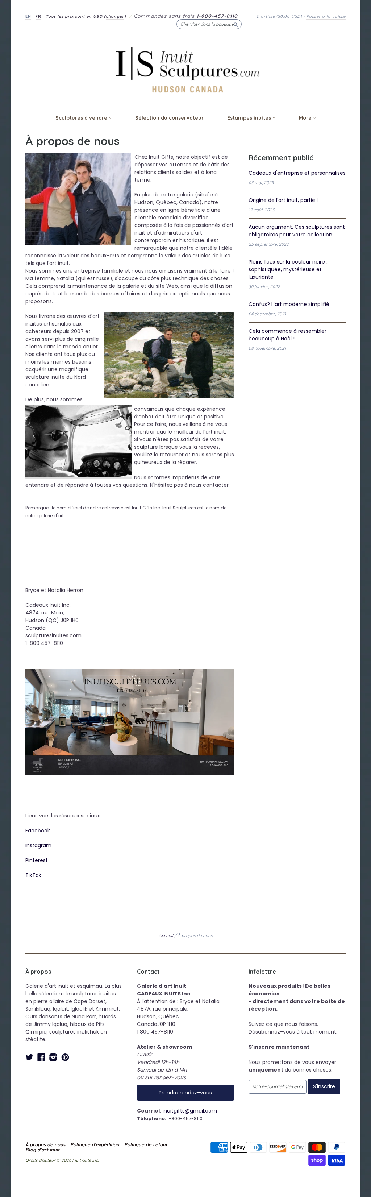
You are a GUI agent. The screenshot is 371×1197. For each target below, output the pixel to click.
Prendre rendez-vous (185, 1092)
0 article (279, 16)
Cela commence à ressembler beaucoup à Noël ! (287, 334)
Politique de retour (146, 1144)
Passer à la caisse (326, 16)
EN (28, 16)
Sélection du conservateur (169, 118)
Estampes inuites (249, 118)
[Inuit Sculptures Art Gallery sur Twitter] (29, 1057)
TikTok (33, 875)
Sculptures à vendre (82, 118)
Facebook (37, 830)
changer (115, 16)
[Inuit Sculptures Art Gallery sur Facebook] (41, 1057)
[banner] (185, 70)
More (306, 118)
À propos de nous (45, 1144)
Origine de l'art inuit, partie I (283, 200)
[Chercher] (236, 24)
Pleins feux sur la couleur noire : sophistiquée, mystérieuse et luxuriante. (288, 269)
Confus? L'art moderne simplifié (289, 304)
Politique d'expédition (94, 1144)
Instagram (38, 845)
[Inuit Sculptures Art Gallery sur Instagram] (53, 1057)
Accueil (166, 935)
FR (38, 16)
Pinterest (36, 860)
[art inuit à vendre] (129, 673)
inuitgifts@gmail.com (190, 1110)
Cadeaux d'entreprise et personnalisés (297, 173)
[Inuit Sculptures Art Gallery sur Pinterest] (65, 1057)
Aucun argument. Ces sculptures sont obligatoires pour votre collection (297, 230)
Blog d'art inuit (42, 1149)
